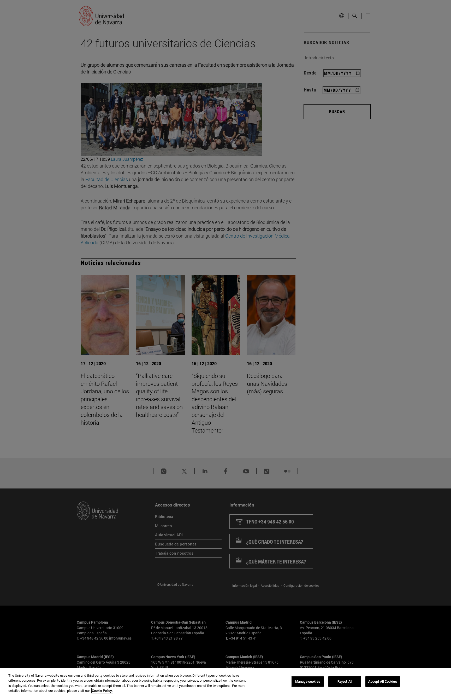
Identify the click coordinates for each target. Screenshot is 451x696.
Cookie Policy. (102, 690)
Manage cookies (307, 681)
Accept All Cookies (382, 681)
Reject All (344, 681)
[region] (225, 682)
